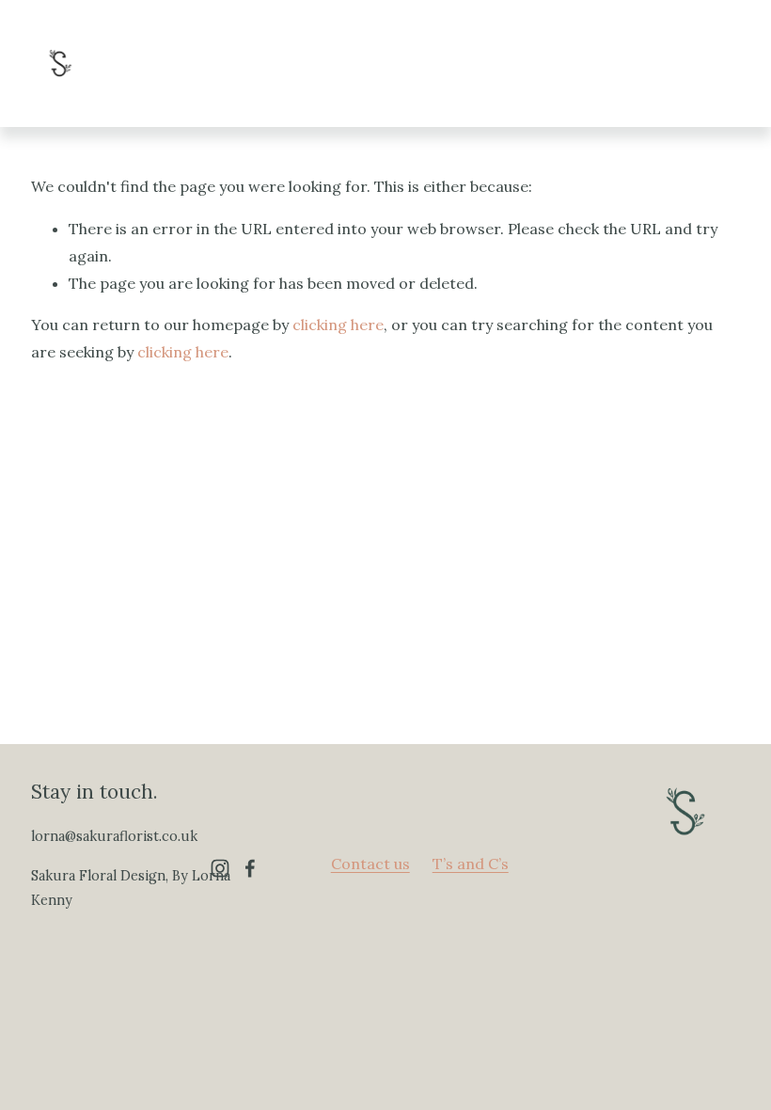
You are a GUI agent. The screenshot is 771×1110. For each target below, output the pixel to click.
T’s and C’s (471, 863)
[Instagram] (220, 868)
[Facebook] (250, 868)
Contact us (370, 863)
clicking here (338, 324)
